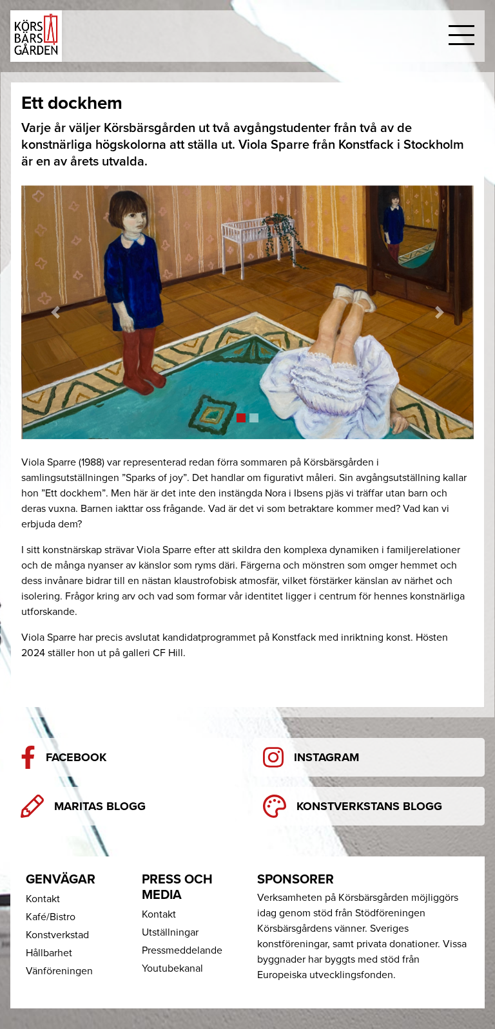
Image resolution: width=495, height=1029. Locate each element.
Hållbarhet (49, 953)
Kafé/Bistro (50, 917)
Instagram (326, 757)
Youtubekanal (172, 968)
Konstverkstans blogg (369, 806)
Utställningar (170, 932)
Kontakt (43, 898)
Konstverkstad (57, 935)
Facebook (76, 757)
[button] (55, 312)
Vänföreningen (59, 971)
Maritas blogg (100, 806)
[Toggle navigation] (461, 36)
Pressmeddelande (182, 950)
